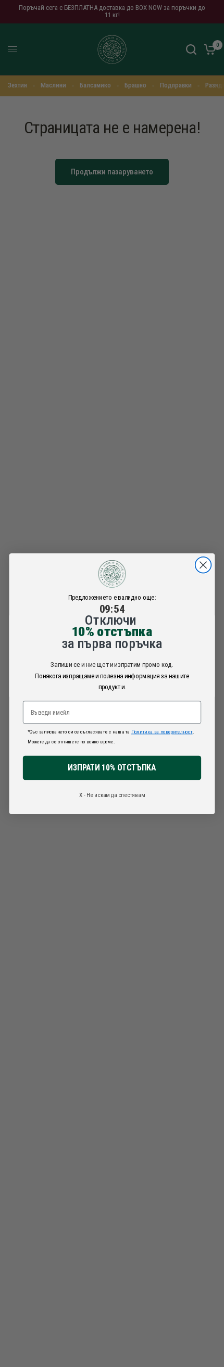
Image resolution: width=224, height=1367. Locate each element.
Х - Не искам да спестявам (111, 794)
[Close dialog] (203, 565)
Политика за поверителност (162, 731)
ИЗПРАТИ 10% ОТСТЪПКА (112, 767)
